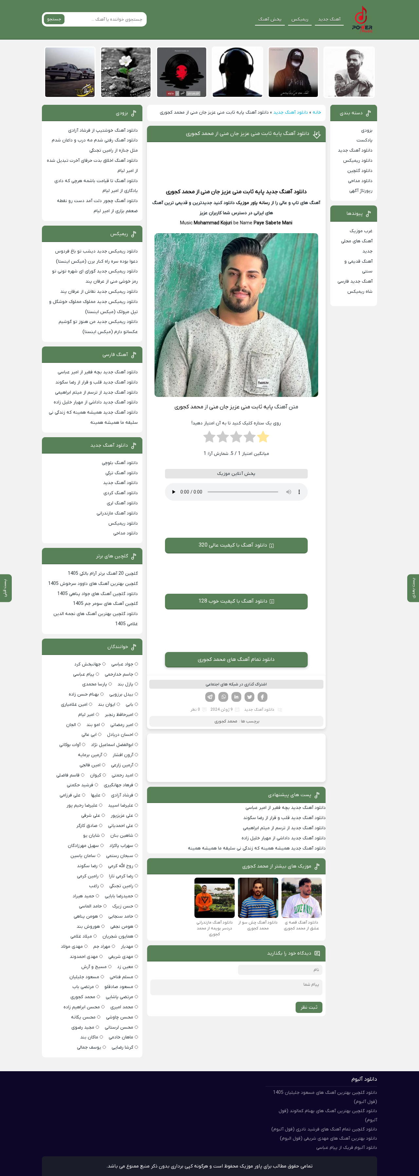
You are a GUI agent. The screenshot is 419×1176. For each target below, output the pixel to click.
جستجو (54, 19)
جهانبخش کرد (87, 664)
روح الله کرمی (120, 866)
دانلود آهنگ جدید (290, 112)
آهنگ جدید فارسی (355, 281)
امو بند (93, 725)
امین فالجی (90, 765)
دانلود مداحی (360, 181)
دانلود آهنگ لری (122, 503)
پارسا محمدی (94, 684)
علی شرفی (90, 815)
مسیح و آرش (94, 967)
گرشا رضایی (122, 1047)
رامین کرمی (88, 876)
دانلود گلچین (360, 171)
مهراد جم (101, 946)
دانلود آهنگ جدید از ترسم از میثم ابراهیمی (284, 828)
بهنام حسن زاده (84, 694)
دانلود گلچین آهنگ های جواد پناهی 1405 (97, 594)
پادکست (364, 140)
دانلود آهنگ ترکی (121, 473)
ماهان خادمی (121, 1037)
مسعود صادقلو (118, 987)
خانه (317, 112)
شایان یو (91, 835)
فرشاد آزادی (122, 795)
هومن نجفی (121, 927)
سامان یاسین (83, 856)
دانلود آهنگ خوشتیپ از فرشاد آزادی (103, 130)
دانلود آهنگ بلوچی (120, 463)
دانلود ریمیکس (358, 161)
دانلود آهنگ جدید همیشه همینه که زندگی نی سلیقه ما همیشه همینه (257, 848)
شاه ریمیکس (360, 292)
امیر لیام (86, 715)
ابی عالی (89, 735)
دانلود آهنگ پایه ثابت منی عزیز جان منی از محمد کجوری (247, 133)
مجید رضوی (82, 1027)
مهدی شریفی (120, 957)
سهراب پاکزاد (121, 846)
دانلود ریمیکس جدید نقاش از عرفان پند (99, 292)
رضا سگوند (87, 866)
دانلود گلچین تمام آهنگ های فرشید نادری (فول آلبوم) (324, 1129)
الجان (71, 725)
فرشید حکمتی (80, 785)
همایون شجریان (117, 936)
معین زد (125, 967)
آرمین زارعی (122, 765)
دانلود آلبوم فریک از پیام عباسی (346, 1148)
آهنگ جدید (329, 19)
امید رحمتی (122, 775)
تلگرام (210, 697)
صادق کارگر (87, 826)
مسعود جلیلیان (84, 977)
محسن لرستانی (119, 1027)
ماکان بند (89, 1037)
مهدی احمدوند (84, 957)
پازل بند (125, 684)
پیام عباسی (83, 674)
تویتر (249, 697)
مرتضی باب (83, 987)
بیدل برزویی (121, 694)
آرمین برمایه (90, 755)
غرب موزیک (361, 231)
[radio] (263, 439)
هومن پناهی (86, 916)
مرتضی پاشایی (119, 997)
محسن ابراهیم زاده (82, 1007)
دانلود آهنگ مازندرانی (117, 513)
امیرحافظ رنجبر (119, 715)
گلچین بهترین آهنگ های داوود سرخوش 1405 (93, 584)
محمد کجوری (180, 192)
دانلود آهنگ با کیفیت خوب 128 (232, 601)
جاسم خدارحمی (119, 674)
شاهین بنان (121, 835)
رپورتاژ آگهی (361, 191)
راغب (94, 886)
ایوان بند (106, 704)
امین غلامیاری (74, 704)
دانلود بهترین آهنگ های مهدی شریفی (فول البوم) (328, 1138)
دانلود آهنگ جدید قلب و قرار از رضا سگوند (284, 818)
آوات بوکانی (70, 745)
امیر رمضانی (121, 725)
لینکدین (236, 697)
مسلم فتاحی (121, 977)
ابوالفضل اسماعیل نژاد (112, 745)
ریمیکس (299, 19)
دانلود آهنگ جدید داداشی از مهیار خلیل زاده (284, 838)
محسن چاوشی (119, 1017)
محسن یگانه (83, 1017)
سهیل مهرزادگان (83, 846)
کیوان (95, 775)
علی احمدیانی (120, 826)
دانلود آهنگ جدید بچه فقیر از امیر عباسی (286, 808)
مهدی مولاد (72, 946)
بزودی (367, 130)
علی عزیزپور (122, 815)
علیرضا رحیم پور (82, 805)
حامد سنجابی (120, 916)
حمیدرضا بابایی (119, 896)
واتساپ (223, 697)
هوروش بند (88, 927)
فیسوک (262, 697)
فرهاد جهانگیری (118, 785)
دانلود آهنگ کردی (120, 493)
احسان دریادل (120, 735)
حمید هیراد (83, 896)
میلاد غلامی (81, 936)
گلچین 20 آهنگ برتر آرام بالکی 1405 (103, 573)
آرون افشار (123, 755)
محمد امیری (121, 1007)
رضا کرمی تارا (121, 876)
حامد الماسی (90, 906)
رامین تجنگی (121, 886)
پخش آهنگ (270, 19)
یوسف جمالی (89, 1047)
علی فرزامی (70, 795)
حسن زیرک (122, 906)
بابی (129, 704)
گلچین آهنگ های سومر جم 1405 (105, 604)
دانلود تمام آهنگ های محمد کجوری (236, 659)
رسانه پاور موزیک (253, 203)
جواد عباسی (122, 664)
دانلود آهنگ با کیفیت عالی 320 (233, 545)
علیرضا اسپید (120, 805)
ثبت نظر (309, 1007)
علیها (95, 795)
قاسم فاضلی (68, 775)
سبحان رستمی (119, 856)
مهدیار (127, 946)
